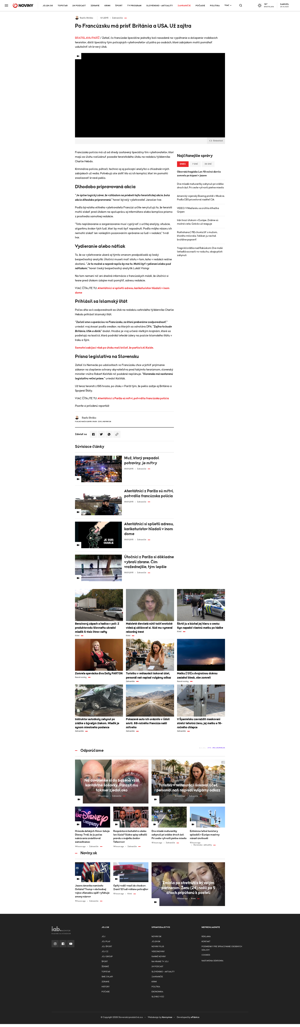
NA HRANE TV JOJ (160, 962)
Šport (118, 6)
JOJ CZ (105, 952)
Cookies (206, 955)
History (106, 987)
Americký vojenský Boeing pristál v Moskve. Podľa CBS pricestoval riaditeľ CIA (201, 198)
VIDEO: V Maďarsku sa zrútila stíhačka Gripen (198, 210)
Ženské (105, 967)
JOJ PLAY (106, 942)
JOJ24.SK (48, 6)
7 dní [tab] (195, 164)
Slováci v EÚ (158, 997)
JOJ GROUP (107, 957)
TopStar (106, 972)
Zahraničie (184, 6)
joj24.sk (156, 942)
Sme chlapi (107, 977)
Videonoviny (158, 952)
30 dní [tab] (208, 164)
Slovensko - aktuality (159, 6)
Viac (227, 5)
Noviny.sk (156, 937)
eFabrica (195, 1017)
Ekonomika (157, 992)
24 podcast (79, 6)
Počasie (200, 6)
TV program (134, 6)
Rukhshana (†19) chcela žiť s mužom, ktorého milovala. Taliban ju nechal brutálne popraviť (197, 236)
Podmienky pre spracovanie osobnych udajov (222, 948)
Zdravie (95, 6)
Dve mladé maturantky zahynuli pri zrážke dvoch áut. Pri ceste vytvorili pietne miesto (200, 186)
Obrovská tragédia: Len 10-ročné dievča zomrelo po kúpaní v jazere (199, 174)
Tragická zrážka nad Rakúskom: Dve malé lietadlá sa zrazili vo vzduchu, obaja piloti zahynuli (200, 252)
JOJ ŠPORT (107, 947)
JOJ (103, 937)
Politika (215, 6)
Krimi (107, 6)
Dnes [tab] (183, 164)
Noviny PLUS (158, 947)
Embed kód (218, 141)
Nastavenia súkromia (212, 961)
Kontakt (206, 942)
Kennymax (167, 1017)
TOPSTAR (63, 6)
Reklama (206, 937)
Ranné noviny (159, 957)
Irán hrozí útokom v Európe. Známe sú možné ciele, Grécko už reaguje (197, 222)
